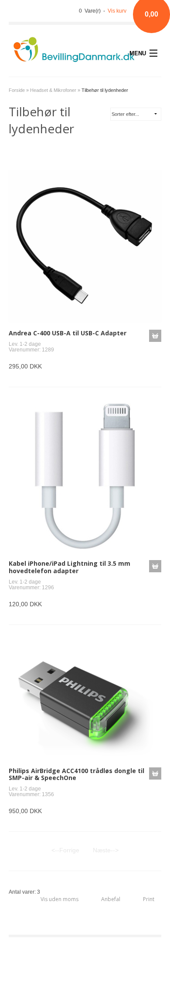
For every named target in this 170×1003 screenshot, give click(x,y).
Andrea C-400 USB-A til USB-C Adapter (67, 333)
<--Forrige (65, 850)
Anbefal (110, 899)
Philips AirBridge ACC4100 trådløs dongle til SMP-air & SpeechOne (76, 774)
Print (148, 899)
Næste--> (106, 850)
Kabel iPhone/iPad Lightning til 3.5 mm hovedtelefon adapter (69, 567)
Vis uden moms (59, 899)
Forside (17, 90)
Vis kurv (117, 11)
